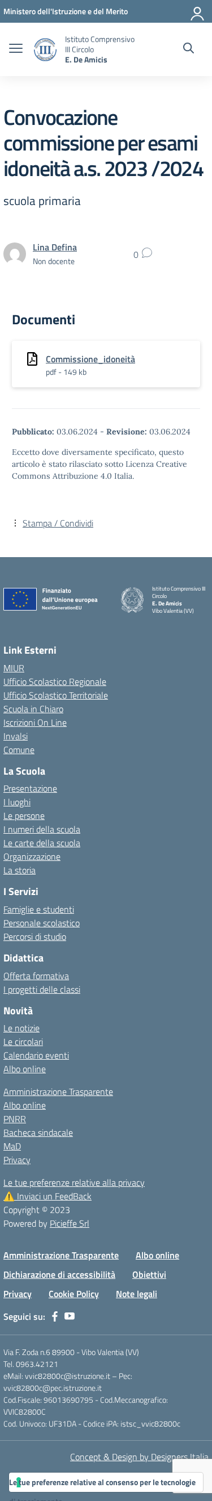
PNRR (14, 1119)
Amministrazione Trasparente (58, 1091)
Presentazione (30, 788)
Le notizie (21, 1028)
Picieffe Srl (69, 1223)
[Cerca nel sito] (188, 49)
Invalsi (15, 736)
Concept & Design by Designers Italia (139, 1457)
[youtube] (69, 1316)
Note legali (136, 1294)
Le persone (24, 815)
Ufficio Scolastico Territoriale (55, 695)
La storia (19, 870)
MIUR (13, 668)
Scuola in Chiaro (33, 709)
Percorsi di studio (34, 936)
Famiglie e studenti (38, 909)
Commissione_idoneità (90, 359)
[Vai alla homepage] (45, 49)
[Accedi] (198, 11)
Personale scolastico (41, 923)
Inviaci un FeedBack (47, 1196)
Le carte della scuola (41, 843)
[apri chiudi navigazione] (16, 49)
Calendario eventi (36, 1055)
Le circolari (23, 1041)
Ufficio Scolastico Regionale (54, 681)
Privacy (17, 1159)
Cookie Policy (74, 1294)
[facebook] (55, 1316)
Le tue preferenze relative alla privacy (74, 1182)
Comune (18, 749)
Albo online (24, 1069)
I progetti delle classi (41, 989)
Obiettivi (149, 1274)
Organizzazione (31, 856)
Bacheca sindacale (38, 1132)
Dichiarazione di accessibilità (59, 1274)
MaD (12, 1146)
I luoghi (17, 802)
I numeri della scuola (41, 829)
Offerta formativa (36, 975)
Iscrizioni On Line (35, 722)
